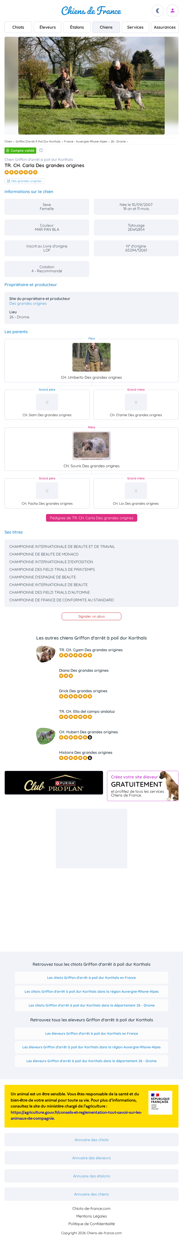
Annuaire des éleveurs (91, 1157)
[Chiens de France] (91, 10)
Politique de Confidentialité (91, 1223)
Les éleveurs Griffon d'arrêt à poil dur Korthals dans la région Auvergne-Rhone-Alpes (91, 1047)
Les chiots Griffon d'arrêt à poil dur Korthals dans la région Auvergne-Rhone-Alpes (92, 991)
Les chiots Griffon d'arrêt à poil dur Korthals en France (91, 978)
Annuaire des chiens (91, 1194)
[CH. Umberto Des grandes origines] (91, 357)
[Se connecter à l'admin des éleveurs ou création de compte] (172, 11)
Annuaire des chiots (92, 1139)
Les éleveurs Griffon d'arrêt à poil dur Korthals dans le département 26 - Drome (91, 1061)
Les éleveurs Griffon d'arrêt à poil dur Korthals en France (91, 1033)
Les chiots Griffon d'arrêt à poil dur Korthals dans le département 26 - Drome (92, 1005)
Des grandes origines (26, 181)
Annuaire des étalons (91, 1176)
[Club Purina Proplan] (54, 783)
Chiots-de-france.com (91, 1208)
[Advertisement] (91, 838)
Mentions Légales (91, 1216)
